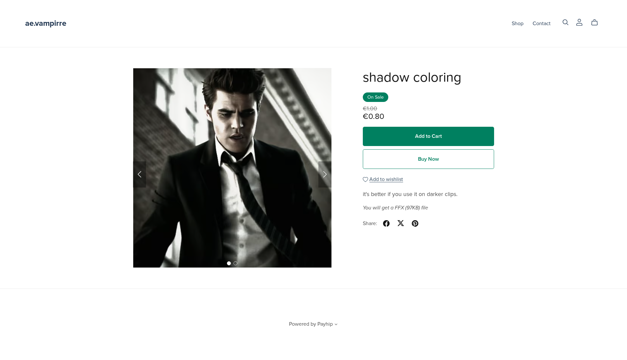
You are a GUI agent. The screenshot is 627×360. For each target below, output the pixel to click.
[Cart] (597, 22)
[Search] (566, 22)
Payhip (325, 324)
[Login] (579, 22)
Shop (517, 23)
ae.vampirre (45, 23)
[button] (139, 174)
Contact (542, 23)
